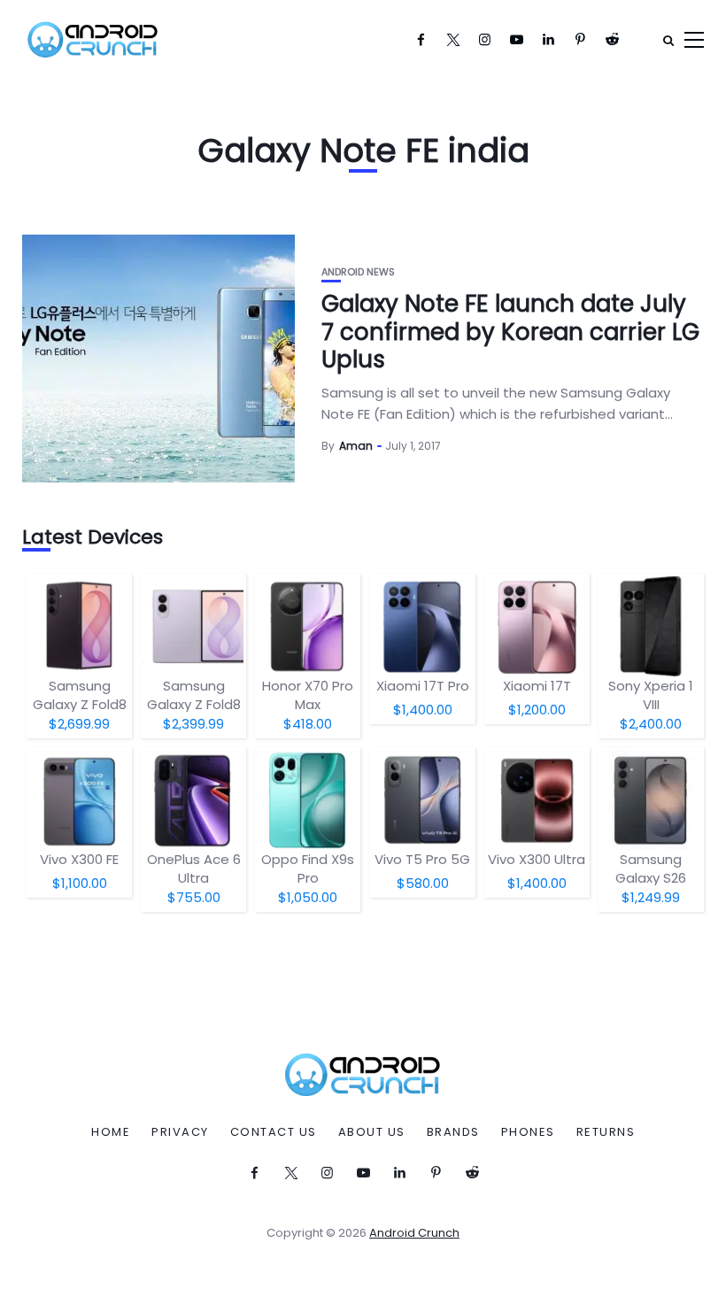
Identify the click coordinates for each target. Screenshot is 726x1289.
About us (371, 1132)
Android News (358, 272)
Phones (528, 1132)
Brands (453, 1132)
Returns (606, 1132)
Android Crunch (414, 1232)
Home (110, 1132)
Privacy (180, 1132)
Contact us (273, 1132)
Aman (356, 445)
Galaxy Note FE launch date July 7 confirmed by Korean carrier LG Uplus (510, 331)
